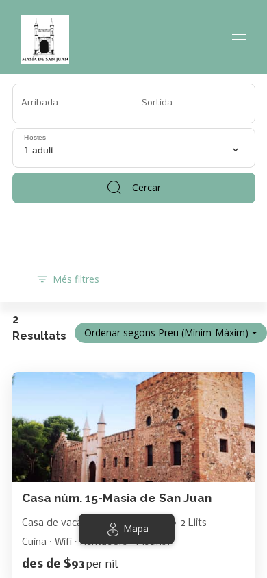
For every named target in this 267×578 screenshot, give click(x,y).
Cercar (146, 187)
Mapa (136, 528)
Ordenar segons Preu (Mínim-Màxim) (166, 332)
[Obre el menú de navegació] (239, 39)
